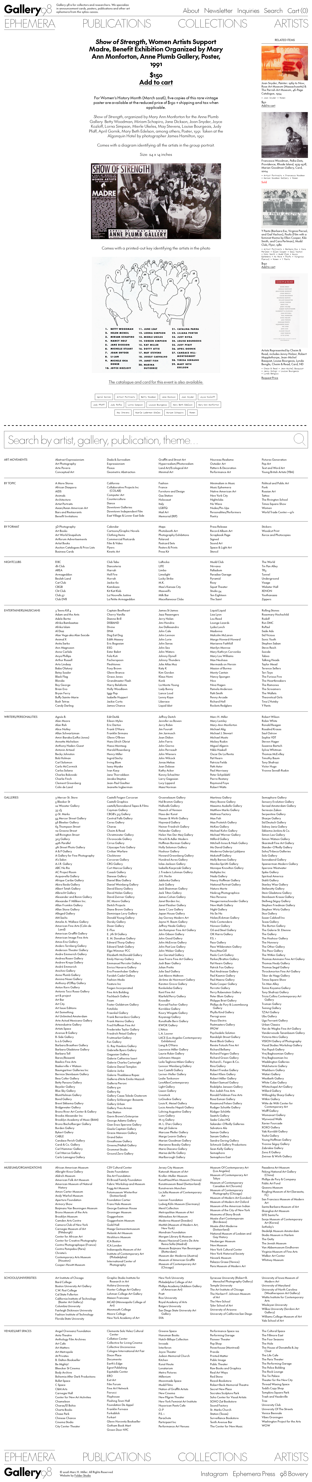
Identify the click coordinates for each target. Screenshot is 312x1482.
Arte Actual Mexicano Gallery (73, 1020)
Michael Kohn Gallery (223, 830)
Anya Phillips (63, 656)
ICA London (114, 1245)
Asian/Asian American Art (71, 508)
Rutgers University (170, 1306)
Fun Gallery (114, 1042)
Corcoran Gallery (118, 859)
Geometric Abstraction (121, 472)
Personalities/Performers (225, 512)
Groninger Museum (119, 1212)
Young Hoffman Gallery (276, 1140)
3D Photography (65, 526)
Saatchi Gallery (219, 1115)
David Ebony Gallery (120, 888)
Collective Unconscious (121, 1347)
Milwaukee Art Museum (173, 1216)
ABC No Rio (62, 868)
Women (192, 412)
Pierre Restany (219, 779)
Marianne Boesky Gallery (175, 1144)
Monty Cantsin (219, 672)
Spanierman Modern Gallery (280, 864)
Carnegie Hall (64, 1393)
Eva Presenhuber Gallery (122, 971)
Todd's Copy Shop (273, 1388)
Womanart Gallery (274, 1115)
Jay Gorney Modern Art (173, 918)
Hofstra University (118, 1285)
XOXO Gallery (271, 1127)
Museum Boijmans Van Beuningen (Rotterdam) (180, 1249)
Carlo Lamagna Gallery (70, 1157)
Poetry (214, 516)
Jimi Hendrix (166, 623)
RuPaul (266, 627)
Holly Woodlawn (117, 689)
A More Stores (64, 483)
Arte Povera (62, 468)
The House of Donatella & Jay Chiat (280, 1349)
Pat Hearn (216, 758)
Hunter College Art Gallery (124, 1289)
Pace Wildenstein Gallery (226, 946)
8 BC (58, 562)
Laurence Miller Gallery (173, 1049)
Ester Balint (114, 652)
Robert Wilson (271, 717)
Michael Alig (218, 729)
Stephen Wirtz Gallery (276, 909)
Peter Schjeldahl (220, 775)
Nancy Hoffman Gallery (225, 880)
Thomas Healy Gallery (276, 963)
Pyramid (215, 578)
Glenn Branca (115, 672)
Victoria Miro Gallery (275, 1037)
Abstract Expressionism (69, 459)
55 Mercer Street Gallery (70, 818)
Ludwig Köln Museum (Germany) (179, 1204)
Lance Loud (166, 693)
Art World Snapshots (68, 535)
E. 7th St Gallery (117, 934)
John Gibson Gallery (171, 934)
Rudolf (266, 619)
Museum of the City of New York (230, 1210)
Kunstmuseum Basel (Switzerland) (180, 1184)
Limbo (162, 570)
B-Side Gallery (64, 1037)
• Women (281, 97)
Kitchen (163, 1360)
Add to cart (156, 82)
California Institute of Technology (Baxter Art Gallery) (75, 1300)
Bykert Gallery (64, 1132)
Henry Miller (115, 754)
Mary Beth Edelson (182, 404)
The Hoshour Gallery (275, 938)
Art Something (64, 1012)
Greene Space (168, 1331)
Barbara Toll (62, 1053)
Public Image (218, 1360)
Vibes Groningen (272, 1417)
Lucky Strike (166, 578)
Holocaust (165, 499)
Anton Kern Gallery (67, 987)
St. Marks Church (220, 1410)
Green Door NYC (118, 1430)
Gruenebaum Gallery (172, 797)
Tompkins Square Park (275, 1392)
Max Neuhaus (219, 660)
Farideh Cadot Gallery (121, 975)
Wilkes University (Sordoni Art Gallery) (280, 1310)
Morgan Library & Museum (175, 1236)
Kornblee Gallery (169, 1009)
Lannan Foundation (171, 1200)
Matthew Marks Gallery (225, 810)
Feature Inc (114, 984)
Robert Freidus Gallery (224, 1070)
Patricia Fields (218, 762)
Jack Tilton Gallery (170, 893)
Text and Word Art (273, 468)
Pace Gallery (218, 942)
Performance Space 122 (224, 1331)
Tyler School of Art (221, 1305)
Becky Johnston (65, 754)
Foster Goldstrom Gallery (123, 1004)
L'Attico (163, 1029)
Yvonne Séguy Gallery (276, 1144)
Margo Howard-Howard (225, 639)
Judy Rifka (116, 404)
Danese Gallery (117, 876)
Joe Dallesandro (169, 627)
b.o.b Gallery (63, 1041)
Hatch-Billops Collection (173, 1339)
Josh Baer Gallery (170, 963)
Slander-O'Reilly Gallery (277, 847)
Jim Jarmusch (167, 733)
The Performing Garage (277, 1363)
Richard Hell (217, 701)
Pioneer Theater (220, 1339)
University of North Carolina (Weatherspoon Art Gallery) (281, 1291)
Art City (60, 1004)
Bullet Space (62, 1381)
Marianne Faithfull (221, 643)
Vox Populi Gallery (273, 1049)
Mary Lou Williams (221, 656)
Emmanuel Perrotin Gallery (124, 963)
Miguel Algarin (219, 746)
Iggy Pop (112, 693)
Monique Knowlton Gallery (227, 868)
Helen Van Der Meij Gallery (176, 835)
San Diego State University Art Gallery (177, 1312)
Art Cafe (60, 1343)
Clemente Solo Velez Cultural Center (125, 1332)
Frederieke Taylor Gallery (123, 1029)
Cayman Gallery (117, 810)
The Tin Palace (271, 1376)
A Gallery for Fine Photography (74, 855)
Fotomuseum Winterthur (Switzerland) (122, 1194)
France (163, 487)
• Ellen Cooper (279, 251)
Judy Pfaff (98, 404)
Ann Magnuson (64, 648)
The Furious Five (272, 676)
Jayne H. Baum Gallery (173, 922)
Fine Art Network (117, 1388)
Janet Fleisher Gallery (172, 905)
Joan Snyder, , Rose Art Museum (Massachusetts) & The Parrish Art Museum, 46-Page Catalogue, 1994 (283, 88)
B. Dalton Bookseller (67, 1360)
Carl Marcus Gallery (67, 1153)
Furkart (111, 1417)
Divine (111, 627)
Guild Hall (113, 1225)
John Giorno (166, 746)
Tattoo (265, 495)
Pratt (161, 1294)
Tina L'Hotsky (270, 701)
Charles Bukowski (66, 775)
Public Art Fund (271, 1183)
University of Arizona (223, 1309)
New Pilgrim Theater (171, 1397)
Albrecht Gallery (65, 893)
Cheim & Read (116, 830)
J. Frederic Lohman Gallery (176, 872)
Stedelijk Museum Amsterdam (280, 1231)
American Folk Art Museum (72, 1180)
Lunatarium (166, 1368)
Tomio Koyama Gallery (276, 988)
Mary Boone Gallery (223, 802)
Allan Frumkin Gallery (69, 905)
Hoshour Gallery (169, 851)
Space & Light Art (221, 547)
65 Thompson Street (67, 826)
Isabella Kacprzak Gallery (175, 868)
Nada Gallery (218, 876)
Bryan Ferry (62, 693)
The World (268, 562)
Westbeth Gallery (273, 1078)
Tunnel (266, 574)
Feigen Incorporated (120, 988)
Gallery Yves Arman (119, 1108)
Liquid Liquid (218, 610)
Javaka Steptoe (116, 779)
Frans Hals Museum (119, 1204)
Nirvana (215, 566)
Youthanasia (269, 595)
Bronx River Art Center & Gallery (76, 1111)
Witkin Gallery (271, 1099)
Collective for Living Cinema (124, 1343)
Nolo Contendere (221, 922)
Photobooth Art (168, 531)
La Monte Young (169, 685)
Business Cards (64, 551)
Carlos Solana (64, 770)
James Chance (116, 705)
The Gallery (269, 934)
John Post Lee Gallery (172, 946)
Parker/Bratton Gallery (224, 959)
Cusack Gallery (116, 872)
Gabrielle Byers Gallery (121, 1050)
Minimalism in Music (222, 483)
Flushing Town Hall (118, 1401)
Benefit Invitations (66, 516)
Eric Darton (114, 725)
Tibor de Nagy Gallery (276, 975)
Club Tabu (113, 562)
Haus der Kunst (168, 814)
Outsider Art (218, 464)
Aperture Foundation (68, 1200)
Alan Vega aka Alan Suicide (72, 635)
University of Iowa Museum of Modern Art (280, 1279)
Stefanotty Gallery (273, 888)
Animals (60, 495)
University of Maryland (276, 1285)
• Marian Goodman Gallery (275, 177)
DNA (110, 631)
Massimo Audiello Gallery (226, 806)
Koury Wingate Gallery (173, 1013)
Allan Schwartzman (67, 733)
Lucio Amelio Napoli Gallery (176, 1107)
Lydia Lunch (217, 627)
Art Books (61, 531)
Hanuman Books (169, 1335)
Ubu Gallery (269, 1016)
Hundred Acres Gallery (173, 859)
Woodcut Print (270, 531)
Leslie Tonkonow (169, 1078)
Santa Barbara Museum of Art (280, 1207)
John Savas (166, 643)
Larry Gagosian (168, 779)
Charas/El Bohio (65, 1405)
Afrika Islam (62, 627)
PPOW (214, 1028)
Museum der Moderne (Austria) (178, 1256)
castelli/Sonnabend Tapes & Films (128, 806)
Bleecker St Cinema (67, 1368)
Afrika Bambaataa (66, 623)
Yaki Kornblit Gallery (275, 1131)
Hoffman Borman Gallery (174, 843)
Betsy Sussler (63, 672)
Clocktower (114, 855)
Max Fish (215, 818)
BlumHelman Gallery (68, 1095)
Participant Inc (167, 1422)
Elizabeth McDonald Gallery (124, 955)
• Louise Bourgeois (289, 371)
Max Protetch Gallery (223, 822)
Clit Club (60, 591)
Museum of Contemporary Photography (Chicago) (226, 1191)
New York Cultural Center (226, 1249)
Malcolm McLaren (221, 635)
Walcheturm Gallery (274, 1066)
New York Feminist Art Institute (178, 1401)
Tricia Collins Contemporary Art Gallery (281, 998)
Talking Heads (270, 660)
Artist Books (62, 543)
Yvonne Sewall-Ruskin (275, 770)
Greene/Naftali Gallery (122, 1145)
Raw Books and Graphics (225, 1368)
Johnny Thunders (169, 660)
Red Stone (216, 1376)
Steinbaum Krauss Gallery (278, 897)
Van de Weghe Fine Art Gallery (281, 1028)
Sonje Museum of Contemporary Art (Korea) (282, 1221)
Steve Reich (269, 648)
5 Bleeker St (62, 802)
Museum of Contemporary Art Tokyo (229, 1176)
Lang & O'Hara (168, 1045)
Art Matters (62, 1347)
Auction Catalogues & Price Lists (75, 547)
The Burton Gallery (274, 926)
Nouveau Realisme (222, 459)
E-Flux (111, 930)
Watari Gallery (271, 1074)
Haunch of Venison (170, 810)
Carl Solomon (63, 762)
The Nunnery (270, 942)
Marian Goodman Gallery (175, 1140)
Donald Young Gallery (121, 918)
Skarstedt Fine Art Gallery (278, 843)
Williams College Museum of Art (282, 1316)
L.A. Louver (166, 1033)
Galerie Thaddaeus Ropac (123, 1075)
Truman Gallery (271, 1004)
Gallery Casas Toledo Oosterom (127, 1095)
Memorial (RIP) (168, 516)
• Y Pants (285, 259)
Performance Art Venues (174, 1426)
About (191, 10)
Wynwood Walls (272, 1119)
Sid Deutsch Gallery (274, 822)
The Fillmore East (272, 1335)
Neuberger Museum (222, 1241)
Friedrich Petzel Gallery (121, 1033)
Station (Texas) (219, 1414)
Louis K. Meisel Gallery (173, 1103)
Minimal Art (166, 472)
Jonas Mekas (167, 762)
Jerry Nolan (166, 619)
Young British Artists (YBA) (278, 472)
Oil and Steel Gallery (223, 930)
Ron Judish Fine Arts (222, 1091)
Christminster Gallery (120, 835)
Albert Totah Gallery (68, 888)
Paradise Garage (220, 574)
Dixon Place (114, 1355)
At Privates (62, 1356)
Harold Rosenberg (118, 750)
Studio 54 (215, 591)
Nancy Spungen (220, 676)
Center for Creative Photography (76, 1240)
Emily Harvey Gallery (120, 959)
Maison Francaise (118, 1298)
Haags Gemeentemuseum (123, 1229)
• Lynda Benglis (270, 373)
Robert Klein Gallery (223, 1074)
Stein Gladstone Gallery (277, 893)
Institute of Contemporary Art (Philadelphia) (125, 1255)
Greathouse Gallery (119, 1141)
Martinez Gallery (221, 797)
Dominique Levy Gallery (122, 913)
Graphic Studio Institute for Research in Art (123, 1279)
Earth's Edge (115, 1363)
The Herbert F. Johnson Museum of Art (230, 1295)
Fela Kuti (112, 656)
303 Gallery (62, 839)
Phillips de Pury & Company (279, 1179)
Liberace (164, 701)
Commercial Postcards (121, 539)
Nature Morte (218, 888)
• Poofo (287, 256)
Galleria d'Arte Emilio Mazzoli (125, 1079)
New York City (219, 495)
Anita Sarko (62, 643)
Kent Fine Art (167, 992)
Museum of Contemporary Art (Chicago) (177, 1265)
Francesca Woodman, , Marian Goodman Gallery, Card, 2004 (284, 166)
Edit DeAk (113, 717)
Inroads (163, 1343)
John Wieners (167, 754)
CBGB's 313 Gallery (118, 814)
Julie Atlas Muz (168, 664)
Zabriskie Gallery (272, 1148)
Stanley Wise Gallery (275, 884)
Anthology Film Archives (70, 1339)
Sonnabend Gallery (274, 859)
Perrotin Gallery (220, 988)
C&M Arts (61, 1389)
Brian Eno (61, 689)
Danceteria (114, 566)
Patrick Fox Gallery (222, 967)
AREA (58, 570)
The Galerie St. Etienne (276, 930)
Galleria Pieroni (117, 1083)
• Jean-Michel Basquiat (291, 368)
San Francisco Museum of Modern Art (283, 1201)
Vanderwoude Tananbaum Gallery (283, 1033)
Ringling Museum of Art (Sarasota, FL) (283, 1193)
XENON (267, 591)
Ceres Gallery (115, 822)
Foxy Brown (114, 668)
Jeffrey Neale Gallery (172, 926)
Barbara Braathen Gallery (71, 1045)
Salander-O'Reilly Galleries (227, 1124)
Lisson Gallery (167, 1091)
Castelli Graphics (117, 802)
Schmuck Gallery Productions (228, 1144)
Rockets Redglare (221, 705)
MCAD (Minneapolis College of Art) (126, 1303)
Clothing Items (116, 535)
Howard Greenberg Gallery (176, 855)
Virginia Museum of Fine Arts (280, 1251)
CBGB (59, 587)
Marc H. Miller (219, 717)
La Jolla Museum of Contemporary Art (180, 1194)
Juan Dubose (167, 766)
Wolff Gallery (270, 1111)
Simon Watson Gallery (276, 839)
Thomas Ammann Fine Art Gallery (283, 959)
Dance (111, 503)
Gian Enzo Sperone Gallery (124, 1124)
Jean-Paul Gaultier (118, 783)
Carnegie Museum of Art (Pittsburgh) (70, 1230)
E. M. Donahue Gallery (121, 938)
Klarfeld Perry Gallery (172, 996)
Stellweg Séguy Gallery (276, 901)
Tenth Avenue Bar (221, 1422)
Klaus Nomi (166, 676)
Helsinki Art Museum (120, 1233)
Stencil (214, 551)
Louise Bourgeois (158, 404)
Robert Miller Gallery (223, 1078)
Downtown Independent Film (125, 511)
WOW (266, 1425)
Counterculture (116, 499)
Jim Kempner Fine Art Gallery (177, 930)
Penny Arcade (219, 697)
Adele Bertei (63, 619)
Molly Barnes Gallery (223, 859)
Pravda (214, 1352)
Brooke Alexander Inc (69, 1115)
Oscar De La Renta (222, 754)
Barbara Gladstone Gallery (72, 1049)
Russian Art (269, 491)
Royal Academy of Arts (173, 1302)
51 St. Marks (62, 814)
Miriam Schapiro (174, 412)
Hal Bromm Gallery (171, 802)
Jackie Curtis (115, 701)
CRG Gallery (115, 864)
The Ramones (270, 685)
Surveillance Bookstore (224, 1418)
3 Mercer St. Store (66, 797)
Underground (270, 578)
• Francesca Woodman (294, 175)
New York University (171, 1278)
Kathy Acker (166, 770)
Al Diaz (59, 631)
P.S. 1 (213, 938)
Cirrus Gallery (115, 843)
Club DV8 (61, 599)
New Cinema (167, 1393)
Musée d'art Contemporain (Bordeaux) (227, 1220)
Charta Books (63, 1410)
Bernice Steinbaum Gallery (72, 1074)
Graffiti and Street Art (172, 459)
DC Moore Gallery (118, 901)
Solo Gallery (269, 855)
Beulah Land (63, 578)
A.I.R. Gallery (63, 864)
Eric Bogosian (115, 643)
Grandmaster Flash (119, 681)
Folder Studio (82, 1475)
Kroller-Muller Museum (173, 1176)
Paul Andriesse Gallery (224, 971)
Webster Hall (270, 587)
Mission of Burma (220, 668)
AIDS (58, 491)
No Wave (216, 504)
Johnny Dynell (167, 656)
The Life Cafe (270, 1355)
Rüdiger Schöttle (220, 1111)
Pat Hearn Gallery (221, 963)
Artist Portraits (126, 396)
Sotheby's (268, 1227)
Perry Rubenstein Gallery (225, 992)
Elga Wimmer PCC (118, 951)
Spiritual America (272, 876)
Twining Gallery (271, 1008)
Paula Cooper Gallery (223, 984)
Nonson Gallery (220, 926)
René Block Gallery (222, 1041)
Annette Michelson (67, 741)
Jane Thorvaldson (118, 775)
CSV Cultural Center (119, 1167)
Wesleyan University (274, 1305)
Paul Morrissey (219, 770)
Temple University (221, 1285)
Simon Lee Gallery (273, 835)
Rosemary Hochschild (275, 614)
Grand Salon (115, 1137)
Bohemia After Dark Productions (75, 1376)
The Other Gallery (273, 946)
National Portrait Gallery (225, 884)
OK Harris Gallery (221, 934)
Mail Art (164, 512)
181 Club (60, 566)
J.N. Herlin (165, 876)
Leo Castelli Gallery (171, 1070)
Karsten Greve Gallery (173, 984)
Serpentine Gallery (274, 814)
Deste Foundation (118, 1171)
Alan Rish (61, 725)
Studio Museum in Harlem (278, 1235)
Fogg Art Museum (118, 1188)
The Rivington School (275, 499)
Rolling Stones (270, 610)
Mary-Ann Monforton (208, 404)
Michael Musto (219, 737)
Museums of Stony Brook (225, 1214)
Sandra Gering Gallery (224, 1140)
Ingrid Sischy (115, 758)
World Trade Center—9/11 (278, 512)
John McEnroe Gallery (173, 942)
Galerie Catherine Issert (122, 1058)
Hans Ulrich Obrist (118, 741)
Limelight (164, 574)
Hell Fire (112, 574)
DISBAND (113, 623)
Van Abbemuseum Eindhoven (280, 1247)
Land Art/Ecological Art (173, 468)
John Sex (164, 648)
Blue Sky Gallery (65, 1091)
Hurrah (111, 578)
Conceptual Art (64, 472)
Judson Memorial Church (174, 1356)
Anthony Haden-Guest (69, 746)
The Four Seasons (273, 1339)
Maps (162, 526)
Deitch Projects (116, 905)
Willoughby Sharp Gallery (278, 1095)
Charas (111, 826)
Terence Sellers (271, 668)
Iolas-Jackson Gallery (172, 864)
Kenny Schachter (169, 775)
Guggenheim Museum (121, 1220)
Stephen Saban (271, 643)
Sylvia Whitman (271, 750)
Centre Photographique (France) (75, 1245)
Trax (264, 1401)
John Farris (165, 741)
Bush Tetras (62, 701)
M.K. (161, 582)
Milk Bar (164, 595)
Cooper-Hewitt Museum (70, 1265)
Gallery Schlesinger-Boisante (125, 1100)
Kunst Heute (166, 1364)
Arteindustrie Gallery (68, 1024)
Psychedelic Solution (222, 1033)
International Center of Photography (121, 1262)
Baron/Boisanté (65, 1058)
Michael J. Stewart (221, 733)
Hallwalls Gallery (169, 806)
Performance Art (220, 472)
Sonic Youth (269, 639)
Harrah (111, 570)
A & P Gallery (63, 851)
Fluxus (111, 468)
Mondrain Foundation (172, 1232)
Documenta (114, 1359)
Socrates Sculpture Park (224, 1393)
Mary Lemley (218, 721)
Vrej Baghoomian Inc (275, 1058)
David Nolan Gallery (120, 893)
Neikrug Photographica (224, 893)
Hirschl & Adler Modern (173, 839)
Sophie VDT (269, 737)
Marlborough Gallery (172, 1157)
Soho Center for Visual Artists (228, 1397)
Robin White (269, 721)
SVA (161, 1318)
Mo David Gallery (221, 847)
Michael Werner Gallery (225, 835)
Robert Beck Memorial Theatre (229, 1385)
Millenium (165, 1376)
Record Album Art (221, 531)
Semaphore (217, 1153)
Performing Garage (222, 1335)
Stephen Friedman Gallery (278, 905)
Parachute (165, 1418)
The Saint (216, 599)
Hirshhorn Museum (119, 1237)
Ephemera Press (254, 1473)
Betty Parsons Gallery (68, 1082)
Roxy (213, 582)
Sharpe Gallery (271, 818)
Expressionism (116, 464)
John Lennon (167, 635)
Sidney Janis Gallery (274, 826)
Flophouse (113, 1396)
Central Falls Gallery (120, 818)
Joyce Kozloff (207, 396)
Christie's (60, 1253)
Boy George (63, 685)
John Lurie (165, 639)
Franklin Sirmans (117, 733)
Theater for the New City (277, 1380)
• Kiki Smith (268, 254)
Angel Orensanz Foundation (73, 1331)
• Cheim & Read (270, 368)
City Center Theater (67, 1426)
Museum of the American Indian (230, 1206)
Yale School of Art (273, 1320)
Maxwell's (165, 591)
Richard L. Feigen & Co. (225, 1062)
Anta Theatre (63, 1335)
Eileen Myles (115, 721)
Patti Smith (216, 693)
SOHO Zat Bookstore (223, 1401)
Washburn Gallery (273, 1070)
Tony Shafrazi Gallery (275, 992)
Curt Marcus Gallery (119, 868)
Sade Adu (268, 631)
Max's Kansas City (170, 587)
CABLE (59, 1136)
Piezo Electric (218, 1020)
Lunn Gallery (167, 1115)
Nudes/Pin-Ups (219, 508)
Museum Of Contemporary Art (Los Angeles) (229, 1169)
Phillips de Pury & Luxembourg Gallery (229, 1006)
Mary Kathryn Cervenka (225, 652)
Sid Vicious (268, 635)
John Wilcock (167, 758)
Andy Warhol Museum (69, 1196)
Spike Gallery (270, 872)
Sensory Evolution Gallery (278, 802)
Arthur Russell (63, 660)
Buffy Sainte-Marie (67, 697)
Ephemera (29, 23)
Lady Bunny (166, 689)
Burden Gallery (64, 1128)
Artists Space (63, 1028)
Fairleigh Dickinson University (73, 1310)
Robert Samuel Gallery (224, 1082)
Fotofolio (112, 1009)
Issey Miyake (115, 766)
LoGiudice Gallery (170, 1099)
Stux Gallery (269, 913)
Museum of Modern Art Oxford (229, 1202)
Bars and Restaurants (68, 512)
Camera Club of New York (71, 1225)
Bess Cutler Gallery (67, 1078)
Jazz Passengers (169, 614)
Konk (162, 681)
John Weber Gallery (171, 951)
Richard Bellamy (220, 1049)
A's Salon (60, 859)
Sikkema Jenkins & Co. (276, 830)
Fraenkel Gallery (117, 1013)
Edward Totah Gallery (120, 946)
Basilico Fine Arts (65, 1062)
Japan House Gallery (172, 913)
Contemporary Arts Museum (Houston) (73, 1258)
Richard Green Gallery (224, 1058)
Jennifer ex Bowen (170, 721)
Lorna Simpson (135, 404)
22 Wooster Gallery (67, 806)
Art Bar (59, 1000)
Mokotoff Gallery (220, 855)
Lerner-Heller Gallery (172, 1074)
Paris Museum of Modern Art (228, 1266)
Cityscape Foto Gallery (121, 847)
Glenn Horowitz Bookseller (124, 1421)
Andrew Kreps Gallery (69, 962)
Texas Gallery (270, 922)
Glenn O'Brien (116, 737)
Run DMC (267, 623)
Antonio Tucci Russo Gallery (72, 991)
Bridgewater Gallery (68, 1107)
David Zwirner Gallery (121, 897)
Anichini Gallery (65, 971)
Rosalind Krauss (271, 729)
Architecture (63, 499)
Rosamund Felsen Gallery (226, 1103)
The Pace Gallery (272, 951)
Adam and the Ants (67, 614)
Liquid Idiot (165, 705)
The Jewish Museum (274, 1243)
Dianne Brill (114, 619)
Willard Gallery (271, 1091)
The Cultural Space (273, 1331)
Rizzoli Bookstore (221, 1381)
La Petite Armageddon (121, 599)
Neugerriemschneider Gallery (229, 901)
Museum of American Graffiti (177, 1260)
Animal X (60, 639)
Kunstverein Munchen (172, 1188)
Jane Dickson (169, 396)
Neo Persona (218, 897)
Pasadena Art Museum (276, 1167)
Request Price (269, 378)
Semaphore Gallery (274, 797)
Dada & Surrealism (118, 459)
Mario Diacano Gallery (173, 1149)
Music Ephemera (220, 487)
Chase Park (62, 1414)
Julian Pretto (166, 967)
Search (273, 10)
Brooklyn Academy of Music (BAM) (76, 1120)
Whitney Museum (273, 1260)
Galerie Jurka (115, 1071)
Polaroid (164, 539)
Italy (161, 504)
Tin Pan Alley (270, 566)
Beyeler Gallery (65, 1087)
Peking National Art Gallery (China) (279, 1173)
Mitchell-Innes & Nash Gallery (229, 843)
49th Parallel (63, 843)
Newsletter (218, 10)
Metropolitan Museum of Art (176, 1212)
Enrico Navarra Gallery (121, 967)
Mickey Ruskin (219, 741)
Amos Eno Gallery (66, 942)
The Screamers (271, 689)
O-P (161, 1410)
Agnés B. (60, 717)
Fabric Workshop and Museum (126, 1184)
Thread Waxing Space (276, 1384)
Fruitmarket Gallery (119, 1038)
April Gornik (104, 396)
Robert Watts (218, 787)
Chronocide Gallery (119, 839)
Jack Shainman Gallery (173, 888)
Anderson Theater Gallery (71, 950)
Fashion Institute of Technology (74, 1314)
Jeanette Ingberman (120, 787)
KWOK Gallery (168, 1025)
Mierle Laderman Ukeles (147, 412)
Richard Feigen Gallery (224, 1053)
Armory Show (63, 1204)
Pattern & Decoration (223, 468)
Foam (110, 1000)
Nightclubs (216, 499)
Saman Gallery (219, 1132)
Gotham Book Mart (119, 1425)
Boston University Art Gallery (73, 1286)
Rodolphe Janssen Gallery (226, 1087)
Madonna (216, 631)
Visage (266, 582)
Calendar (113, 526)
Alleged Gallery (65, 913)
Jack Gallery (166, 884)
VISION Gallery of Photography (281, 1041)
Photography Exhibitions (174, 535)
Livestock (164, 1095)
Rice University (168, 1298)
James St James (168, 610)
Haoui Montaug (116, 746)
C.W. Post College (66, 1290)
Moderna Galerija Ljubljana (227, 851)
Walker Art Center (273, 1256)
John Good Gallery (170, 938)
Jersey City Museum (171, 1167)
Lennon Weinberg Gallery (175, 1066)
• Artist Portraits (272, 175)
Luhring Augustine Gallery (175, 1111)
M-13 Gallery (167, 1120)
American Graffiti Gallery (71, 933)
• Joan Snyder (269, 97)
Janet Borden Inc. (170, 901)
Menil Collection (169, 1208)
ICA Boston (114, 1241)
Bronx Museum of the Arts (71, 1212)
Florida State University (69, 1318)
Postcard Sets (167, 543)
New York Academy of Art (123, 1318)
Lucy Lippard (167, 783)
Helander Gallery (170, 830)
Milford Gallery (219, 839)
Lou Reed (216, 619)
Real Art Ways (219, 1372)
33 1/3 (58, 810)
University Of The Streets (277, 1409)
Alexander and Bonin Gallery (73, 897)
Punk (265, 487)
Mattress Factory (220, 814)
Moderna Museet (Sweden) (176, 1220)
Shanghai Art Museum (275, 1211)
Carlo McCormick (66, 766)
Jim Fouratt (165, 729)
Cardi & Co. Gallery (67, 1144)
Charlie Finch (63, 779)
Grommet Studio (117, 1149)
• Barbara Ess (291, 249)
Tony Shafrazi (270, 762)
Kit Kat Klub (114, 591)
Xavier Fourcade (272, 1123)
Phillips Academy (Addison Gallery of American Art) (180, 1287)
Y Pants (266, 705)
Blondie (60, 681)
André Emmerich (66, 966)
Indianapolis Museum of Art (124, 1249)
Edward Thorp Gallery (121, 942)
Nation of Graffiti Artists (173, 1389)
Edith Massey (115, 639)
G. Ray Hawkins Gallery (122, 1046)
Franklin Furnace (117, 1409)
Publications (116, 23)
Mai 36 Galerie (168, 1128)
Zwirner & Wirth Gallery (277, 1156)
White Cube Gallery (274, 1082)
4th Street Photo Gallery (70, 847)
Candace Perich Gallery (70, 1140)
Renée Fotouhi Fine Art (224, 1045)
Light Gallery (167, 1087)
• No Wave (277, 256)
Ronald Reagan (271, 725)
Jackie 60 (113, 582)
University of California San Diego (231, 1314)
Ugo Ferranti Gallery (275, 1020)
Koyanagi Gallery (170, 1017)
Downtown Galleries (119, 507)
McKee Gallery (219, 826)
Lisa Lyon (216, 614)
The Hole (267, 1343)
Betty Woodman (148, 396)
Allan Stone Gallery (67, 909)
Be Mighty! (62, 1364)
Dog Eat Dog (115, 635)
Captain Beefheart (118, 610)
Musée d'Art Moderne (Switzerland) (223, 1227)
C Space (60, 1385)
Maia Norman (167, 787)
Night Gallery (218, 909)
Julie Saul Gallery (169, 971)
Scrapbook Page (220, 535)
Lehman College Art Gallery (124, 1294)
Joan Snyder (188, 396)
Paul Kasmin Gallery (222, 975)
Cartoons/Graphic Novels (123, 531)
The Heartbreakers (274, 681)
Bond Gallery (63, 1099)
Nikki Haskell (218, 750)
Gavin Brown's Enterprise (122, 1116)
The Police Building (273, 1367)
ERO (110, 1376)
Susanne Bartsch (272, 746)
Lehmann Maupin (170, 1058)
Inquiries (248, 10)
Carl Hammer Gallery (69, 1149)
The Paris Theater (273, 1359)
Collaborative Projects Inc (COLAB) (123, 489)
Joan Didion (166, 737)
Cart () (297, 10)
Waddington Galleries (275, 1062)
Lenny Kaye (166, 697)
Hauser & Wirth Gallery (173, 818)
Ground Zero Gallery (120, 1153)
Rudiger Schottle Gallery (225, 1107)
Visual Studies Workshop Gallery (282, 1045)
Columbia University (67, 1306)
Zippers (266, 599)
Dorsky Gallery (116, 922)
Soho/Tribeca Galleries (276, 851)
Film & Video (115, 543)
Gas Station (166, 495)
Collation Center (117, 1338)
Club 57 (60, 595)
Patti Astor (216, 766)
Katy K (163, 668)
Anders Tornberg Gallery (71, 946)
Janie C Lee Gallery (171, 909)
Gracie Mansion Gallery (122, 1133)
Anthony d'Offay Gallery (70, 983)
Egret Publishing (117, 1367)
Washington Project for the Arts (281, 1421)
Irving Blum (114, 762)
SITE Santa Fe (270, 1215)
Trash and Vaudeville (275, 1396)
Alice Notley (63, 729)
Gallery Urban (116, 1104)
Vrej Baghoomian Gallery (278, 1053)
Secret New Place (221, 1389)
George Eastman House (122, 1208)
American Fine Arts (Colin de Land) (73, 927)
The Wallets (269, 693)
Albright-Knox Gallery (69, 1171)
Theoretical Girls (272, 697)
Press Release (218, 526)
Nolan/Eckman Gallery (224, 918)
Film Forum (114, 1384)
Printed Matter (219, 1356)
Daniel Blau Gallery (119, 880)
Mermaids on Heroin (223, 664)
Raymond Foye (219, 783)
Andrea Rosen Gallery (69, 958)
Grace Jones (115, 676)
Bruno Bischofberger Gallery (73, 1124)
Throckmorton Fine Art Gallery (281, 971)
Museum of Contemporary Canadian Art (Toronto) (226, 1184)
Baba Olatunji (63, 668)
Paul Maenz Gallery (222, 979)
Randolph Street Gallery (225, 1037)
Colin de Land (64, 787)
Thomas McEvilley (273, 754)
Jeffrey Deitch (167, 717)
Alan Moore (62, 721)
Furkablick (113, 1413)
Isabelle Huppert (117, 697)
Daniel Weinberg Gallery (122, 884)
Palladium (216, 570)
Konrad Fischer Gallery (173, 1004)
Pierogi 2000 (218, 1016)
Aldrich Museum (65, 1176)
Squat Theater (219, 587)
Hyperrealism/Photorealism (176, 464)
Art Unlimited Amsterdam (71, 1016)
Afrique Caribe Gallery (69, 880)
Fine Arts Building (118, 992)
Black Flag (61, 676)
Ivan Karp (113, 770)
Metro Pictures (167, 1372)
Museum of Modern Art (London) (230, 1198)
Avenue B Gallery (66, 1033)
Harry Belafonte (117, 685)
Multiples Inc (218, 872)
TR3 (264, 570)
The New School (220, 1301)
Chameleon (62, 1401)
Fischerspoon (115, 660)
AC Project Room (65, 872)
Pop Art (266, 464)
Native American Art (223, 491)
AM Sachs (61, 918)
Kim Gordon (166, 672)
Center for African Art (69, 1236)
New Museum (218, 1245)
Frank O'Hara (115, 729)
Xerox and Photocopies (276, 535)
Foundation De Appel (120, 1405)
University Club (271, 1405)
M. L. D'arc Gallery (170, 1124)
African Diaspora (65, 487)
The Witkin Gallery (273, 955)
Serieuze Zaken (271, 810)
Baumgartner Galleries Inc (71, 1070)
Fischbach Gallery (118, 996)
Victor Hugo (269, 766)
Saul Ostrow (269, 733)
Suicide (266, 652)
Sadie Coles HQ (220, 1120)
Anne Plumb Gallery (67, 975)
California (113, 483)
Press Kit (164, 551)
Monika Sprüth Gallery (224, 864)
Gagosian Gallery (118, 1054)
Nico (213, 681)
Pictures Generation (274, 459)
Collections (212, 23)
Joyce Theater (167, 1352)
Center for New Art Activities (73, 1397)
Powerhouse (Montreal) (224, 1347)
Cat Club (60, 582)
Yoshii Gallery (270, 1135)
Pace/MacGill (218, 951)
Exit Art (111, 1380)
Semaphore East (220, 1157)
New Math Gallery (221, 905)
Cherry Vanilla (116, 614)
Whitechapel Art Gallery (277, 1087)
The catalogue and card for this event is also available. (156, 382)
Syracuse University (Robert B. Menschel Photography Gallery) (231, 1279)
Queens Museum (272, 1187)
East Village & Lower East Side (125, 515)
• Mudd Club (283, 254)
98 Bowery (294, 1473)
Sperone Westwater (274, 868)
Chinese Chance (65, 1418)
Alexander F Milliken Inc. (70, 901)
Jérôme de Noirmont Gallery (177, 979)
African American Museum (72, 1167)
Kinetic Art (113, 551)
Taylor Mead (269, 664)
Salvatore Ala (218, 1128)
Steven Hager (270, 741)
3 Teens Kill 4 (63, 610)
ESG (109, 648)
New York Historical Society (227, 1253)
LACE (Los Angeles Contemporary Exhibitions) (180, 1039)
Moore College (116, 1314)
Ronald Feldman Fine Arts (226, 1095)
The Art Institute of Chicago (227, 1289)
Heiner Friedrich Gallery (174, 826)
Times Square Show (274, 504)
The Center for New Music (226, 1426)
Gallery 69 (113, 1091)
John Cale (165, 631)
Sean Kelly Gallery (221, 1149)
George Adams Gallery (121, 1120)
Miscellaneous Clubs (171, 599)
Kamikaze (113, 587)
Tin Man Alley (270, 984)
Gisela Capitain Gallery (121, 1129)
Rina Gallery (218, 1066)
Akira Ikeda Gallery (67, 884)
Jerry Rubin (166, 725)
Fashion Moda (116, 979)
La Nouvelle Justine (119, 595)
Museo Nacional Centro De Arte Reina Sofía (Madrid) (179, 1242)
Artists (291, 23)
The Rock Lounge (272, 1372)
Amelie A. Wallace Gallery (72, 922)
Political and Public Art (275, 483)
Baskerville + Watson (68, 1066)
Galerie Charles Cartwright (124, 1062)
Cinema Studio (64, 1422)
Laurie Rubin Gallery (171, 1053)
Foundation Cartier (119, 1200)
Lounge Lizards (219, 623)
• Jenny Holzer (270, 371)
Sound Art (216, 543)
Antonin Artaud (64, 750)
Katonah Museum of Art (173, 1171)
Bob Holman (63, 758)
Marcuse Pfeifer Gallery (173, 1132)
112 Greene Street (66, 830)
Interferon (165, 1347)
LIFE (161, 566)
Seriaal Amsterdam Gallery (279, 806)
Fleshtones (113, 664)
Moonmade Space (170, 1381)
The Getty (268, 1239)
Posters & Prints (168, 547)
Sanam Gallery (219, 1136)
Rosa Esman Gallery (222, 1099)
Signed (214, 539)
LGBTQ (163, 508)
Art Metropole (64, 1352)
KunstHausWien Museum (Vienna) (180, 1180)
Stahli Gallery (270, 880)
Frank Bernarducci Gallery (123, 1017)
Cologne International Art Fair (126, 1351)
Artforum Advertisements (71, 539)
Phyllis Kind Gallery (222, 1012)
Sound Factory (219, 1405)
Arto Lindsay (63, 664)
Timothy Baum (271, 758)
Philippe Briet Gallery (223, 1000)
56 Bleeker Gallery (67, 822)
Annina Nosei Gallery (68, 979)
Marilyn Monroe (220, 648)
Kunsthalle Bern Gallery (173, 1021)
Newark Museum (220, 1258)
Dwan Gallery (115, 926)
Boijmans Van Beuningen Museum (76, 1208)
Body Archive (63, 1372)
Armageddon (63, 574)
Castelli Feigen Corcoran (122, 797)
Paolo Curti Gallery (222, 955)
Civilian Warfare (117, 851)
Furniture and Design (172, 491)
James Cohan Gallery (172, 897)
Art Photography (65, 464)
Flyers (110, 547)
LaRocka (164, 562)
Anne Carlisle (63, 652)
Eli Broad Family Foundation (124, 1180)
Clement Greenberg (68, 783)
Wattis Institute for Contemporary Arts (283, 1298)
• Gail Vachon (295, 251)
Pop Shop (216, 1343)
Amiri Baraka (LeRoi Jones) (72, 737)
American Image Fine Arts (71, 937)
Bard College (63, 1282)
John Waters (166, 652)
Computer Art (115, 495)
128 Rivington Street (67, 835)
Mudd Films (166, 1385)
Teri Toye (267, 672)
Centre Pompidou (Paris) (70, 1249)
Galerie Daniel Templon (122, 1067)
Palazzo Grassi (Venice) (225, 1262)
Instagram (214, 1473)
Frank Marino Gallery (120, 1021)
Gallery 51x (114, 1087)
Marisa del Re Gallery (172, 1153)
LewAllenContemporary (174, 1082)
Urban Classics (271, 1024)
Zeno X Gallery (271, 1152)
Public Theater (219, 1364)
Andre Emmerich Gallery (71, 954)
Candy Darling (64, 705)
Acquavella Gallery (67, 876)
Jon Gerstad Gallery (171, 955)
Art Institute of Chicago (69, 1278)
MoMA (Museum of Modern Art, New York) (178, 1226)
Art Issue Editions (65, 1008)
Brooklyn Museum (66, 1216)
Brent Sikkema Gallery (69, 1103)
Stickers (266, 526)
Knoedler (164, 1000)
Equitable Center (117, 1372)
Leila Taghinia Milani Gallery (176, 1062)
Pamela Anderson (221, 689)
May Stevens (123, 412)
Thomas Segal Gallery (275, 967)
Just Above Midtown (171, 975)
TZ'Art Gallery (270, 1012)
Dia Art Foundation (118, 1176)
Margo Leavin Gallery (172, 1136)
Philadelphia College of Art (175, 1282)
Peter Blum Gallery (222, 996)
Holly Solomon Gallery (173, 847)
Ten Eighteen (218, 595)
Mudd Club (217, 562)
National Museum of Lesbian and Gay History (230, 1235)
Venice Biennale (272, 1413)
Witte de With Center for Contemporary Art (277, 1105)
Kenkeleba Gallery (170, 988)
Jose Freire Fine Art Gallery (176, 959)
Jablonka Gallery (169, 880)
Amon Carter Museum (69, 1191)
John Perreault (168, 750)
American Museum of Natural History (73, 1185)
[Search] (156, 443)
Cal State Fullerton (66, 1294)
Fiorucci (112, 1392)
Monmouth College (119, 1309)
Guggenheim (115, 1216)
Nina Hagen (218, 685)
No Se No (216, 913)
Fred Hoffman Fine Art (121, 1025)
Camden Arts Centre (68, 1220)
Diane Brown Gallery (120, 909)
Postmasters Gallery (222, 1024)
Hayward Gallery (169, 822)
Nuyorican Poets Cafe (172, 1405)
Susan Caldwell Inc (273, 918)
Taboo (265, 656)
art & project (63, 995)
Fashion (163, 483)
